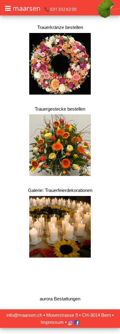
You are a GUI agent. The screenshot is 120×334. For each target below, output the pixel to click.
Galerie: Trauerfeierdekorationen (60, 190)
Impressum (52, 322)
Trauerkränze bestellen (60, 27)
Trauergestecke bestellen (60, 109)
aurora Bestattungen (60, 298)
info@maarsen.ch (24, 315)
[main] (60, 166)
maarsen (26, 8)
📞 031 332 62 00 (60, 9)
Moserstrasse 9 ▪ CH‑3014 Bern (78, 315)
